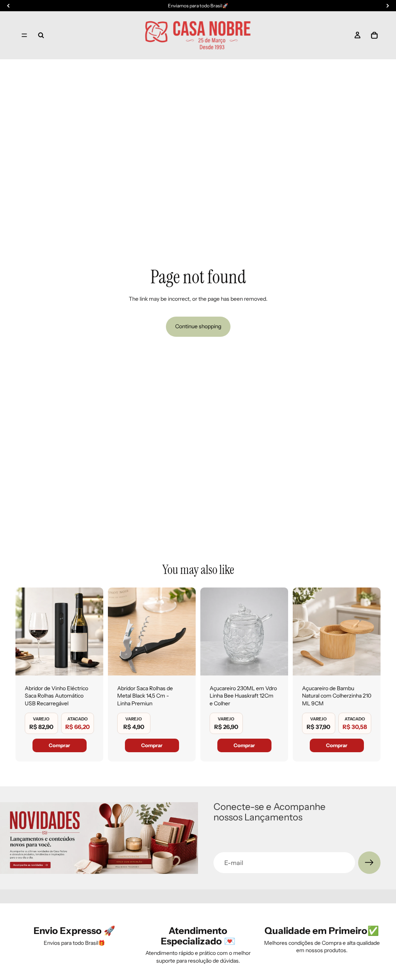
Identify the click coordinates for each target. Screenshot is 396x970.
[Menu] (24, 35)
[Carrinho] (374, 35)
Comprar (59, 745)
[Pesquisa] (41, 35)
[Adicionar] (91, 663)
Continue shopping (198, 326)
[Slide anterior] (23, 631)
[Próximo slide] (94, 631)
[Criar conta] (369, 862)
